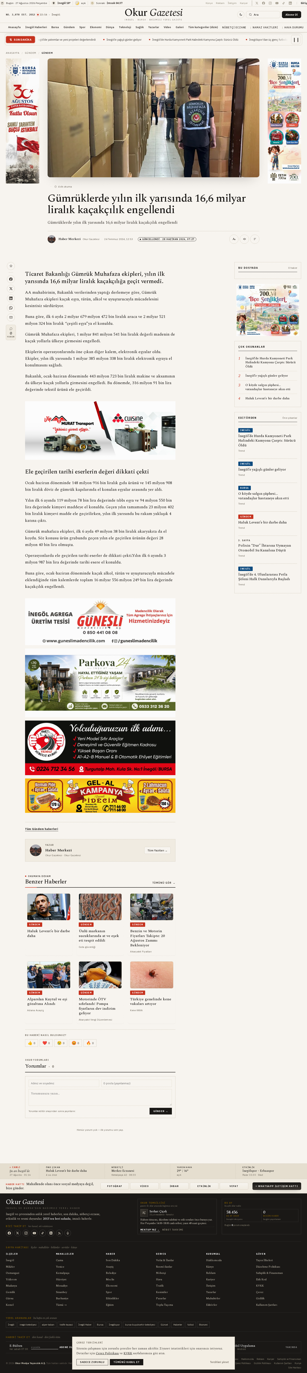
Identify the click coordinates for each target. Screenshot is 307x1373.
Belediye (111, 1273)
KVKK (260, 1286)
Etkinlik (204, 1186)
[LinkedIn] (51, 1233)
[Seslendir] (244, 239)
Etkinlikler (112, 1298)
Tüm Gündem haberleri (41, 829)
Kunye (298, 1363)
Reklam (220, 3)
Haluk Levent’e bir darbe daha (66, 1171)
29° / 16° (183, 1171)
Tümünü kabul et (126, 1362)
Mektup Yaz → (150, 1229)
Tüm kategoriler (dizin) (203, 27)
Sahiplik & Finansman (269, 1273)
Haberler (177, 1324)
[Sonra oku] (11, 266)
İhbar (174, 1186)
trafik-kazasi (66, 1324)
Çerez (259, 1292)
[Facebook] (9, 1233)
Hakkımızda (214, 1260)
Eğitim (110, 1305)
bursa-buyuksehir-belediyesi (140, 1324)
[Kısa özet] (254, 239)
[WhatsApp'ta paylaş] (11, 308)
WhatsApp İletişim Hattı (278, 1186)
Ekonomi (95, 27)
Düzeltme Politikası (268, 1267)
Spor (82, 27)
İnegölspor (114, 1324)
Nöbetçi (161, 1273)
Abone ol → (68, 1347)
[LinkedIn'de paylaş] (11, 298)
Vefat (234, 1186)
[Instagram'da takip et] (270, 3)
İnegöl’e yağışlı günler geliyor (63, 39)
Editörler (211, 1305)
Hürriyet (61, 1279)
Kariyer (244, 3)
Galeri (180, 27)
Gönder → (160, 1111)
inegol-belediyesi (28, 1324)
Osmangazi (12, 1273)
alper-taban (48, 1324)
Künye (209, 3)
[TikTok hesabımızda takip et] (283, 3)
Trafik (160, 1286)
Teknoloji (125, 27)
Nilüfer (10, 1267)
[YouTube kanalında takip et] (277, 3)
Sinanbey (61, 1292)
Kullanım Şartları (266, 1305)
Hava (159, 1279)
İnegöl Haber (84, 1324)
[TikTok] (42, 1233)
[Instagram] (26, 1233)
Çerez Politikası (243, 1363)
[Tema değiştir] (240, 14)
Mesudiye (62, 1286)
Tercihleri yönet (219, 1362)
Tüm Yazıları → (157, 850)
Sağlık (140, 27)
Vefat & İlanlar (165, 1260)
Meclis (110, 1279)
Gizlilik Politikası (262, 1363)
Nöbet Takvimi (172, 1229)
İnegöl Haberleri (36, 27)
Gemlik (10, 1292)
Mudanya (11, 1286)
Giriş (304, 3)
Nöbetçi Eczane (234, 27)
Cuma (59, 1260)
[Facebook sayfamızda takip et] (263, 3)
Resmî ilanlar (164, 1267)
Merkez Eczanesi (123, 1171)
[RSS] (59, 1233)
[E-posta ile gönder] (11, 317)
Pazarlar (161, 1298)
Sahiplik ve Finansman (289, 1359)
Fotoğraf (114, 1186)
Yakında (291, 1347)
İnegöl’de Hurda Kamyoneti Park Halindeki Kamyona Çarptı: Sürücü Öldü (135, 39)
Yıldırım (11, 1279)
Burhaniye (62, 1298)
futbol (191, 1324)
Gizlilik (260, 1298)
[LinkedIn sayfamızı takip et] (290, 3)
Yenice (60, 1267)
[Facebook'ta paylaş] (11, 279)
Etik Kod (261, 1279)
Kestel (10, 1305)
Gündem (69, 27)
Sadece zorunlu (92, 1362)
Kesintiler (162, 1292)
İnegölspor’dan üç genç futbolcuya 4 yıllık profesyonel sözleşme (228, 39)
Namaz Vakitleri (265, 27)
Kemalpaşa (62, 1273)
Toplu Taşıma (164, 1305)
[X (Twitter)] (17, 1233)
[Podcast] (67, 1233)
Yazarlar (153, 27)
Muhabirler (213, 1298)
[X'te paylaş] (11, 289)
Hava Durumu (294, 27)
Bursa (55, 27)
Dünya (110, 27)
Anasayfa (14, 27)
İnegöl (10, 1260)
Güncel (164, 1324)
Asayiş (110, 1267)
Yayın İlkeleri (264, 1260)
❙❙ (296, 39)
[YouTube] (34, 1233)
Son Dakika (113, 1260)
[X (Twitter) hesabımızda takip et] (257, 3)
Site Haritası (294, 1367)
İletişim (232, 3)
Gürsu (9, 1298)
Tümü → (61, 1305)
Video (167, 27)
